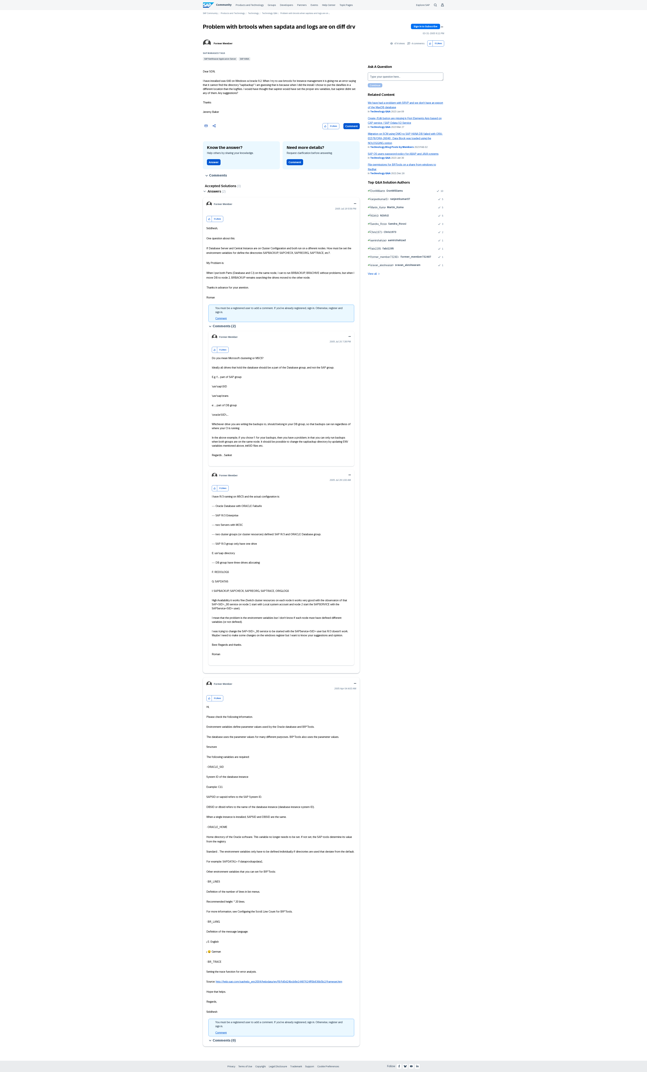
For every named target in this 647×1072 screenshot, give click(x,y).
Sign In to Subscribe (425, 26)
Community (224, 4)
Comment (351, 126)
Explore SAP (423, 5)
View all (372, 273)
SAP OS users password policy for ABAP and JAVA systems (403, 153)
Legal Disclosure (278, 1066)
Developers (286, 5)
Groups (272, 5)
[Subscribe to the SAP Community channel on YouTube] (411, 1066)
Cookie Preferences (328, 1066)
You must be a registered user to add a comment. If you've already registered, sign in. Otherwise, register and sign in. (279, 310)
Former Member (223, 43)
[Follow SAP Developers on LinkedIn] (417, 1066)
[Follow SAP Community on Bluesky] (405, 1066)
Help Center (328, 5)
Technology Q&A (269, 13)
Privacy (231, 1066)
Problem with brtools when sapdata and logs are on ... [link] (305, 13)
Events (314, 5)
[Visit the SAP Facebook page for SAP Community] (399, 1066)
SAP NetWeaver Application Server (220, 59)
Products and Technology (250, 5)
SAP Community (210, 13)
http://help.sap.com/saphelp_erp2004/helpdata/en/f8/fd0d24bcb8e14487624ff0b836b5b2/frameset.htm (279, 981)
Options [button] (442, 27)
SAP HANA (244, 59)
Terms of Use (245, 1066)
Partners (302, 5)
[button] (430, 43)
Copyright (260, 1066)
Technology (253, 13)
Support (309, 1066)
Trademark (296, 1066)
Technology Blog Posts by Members (392, 147)
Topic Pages (346, 5)
